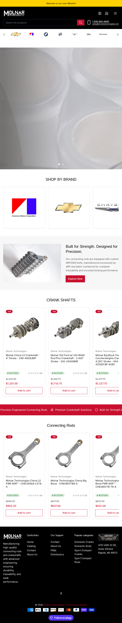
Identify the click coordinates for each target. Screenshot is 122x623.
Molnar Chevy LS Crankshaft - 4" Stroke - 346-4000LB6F (23, 357)
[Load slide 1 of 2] (59, 164)
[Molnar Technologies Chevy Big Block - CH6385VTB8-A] (69, 453)
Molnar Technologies (16, 351)
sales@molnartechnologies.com (105, 24)
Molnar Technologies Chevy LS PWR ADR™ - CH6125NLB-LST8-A (24, 483)
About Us (32, 554)
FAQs (53, 550)
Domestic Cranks (84, 541)
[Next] (117, 34)
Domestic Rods (83, 546)
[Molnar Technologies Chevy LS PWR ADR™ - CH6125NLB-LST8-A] (24, 453)
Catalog (31, 546)
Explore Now (75, 278)
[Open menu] (115, 13)
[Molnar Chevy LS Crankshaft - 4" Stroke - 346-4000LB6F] (24, 328)
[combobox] (44, 22)
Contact (31, 550)
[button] (16, 34)
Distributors (57, 554)
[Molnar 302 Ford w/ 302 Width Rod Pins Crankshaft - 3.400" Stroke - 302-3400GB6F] (69, 328)
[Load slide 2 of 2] (63, 164)
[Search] (80, 22)
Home (30, 541)
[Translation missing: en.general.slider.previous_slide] (4, 34)
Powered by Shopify (77, 605)
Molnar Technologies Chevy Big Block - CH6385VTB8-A (68, 482)
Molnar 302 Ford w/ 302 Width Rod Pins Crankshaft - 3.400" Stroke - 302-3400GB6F (68, 358)
